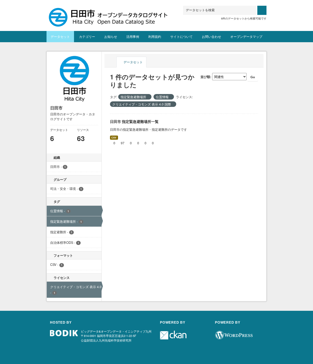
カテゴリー (87, 36)
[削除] (148, 97)
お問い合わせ (211, 36)
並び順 (205, 76)
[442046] (110, 11)
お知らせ (110, 36)
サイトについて (181, 36)
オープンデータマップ (246, 36)
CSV (113, 137)
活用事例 (132, 36)
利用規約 (154, 36)
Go (252, 77)
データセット (60, 36)
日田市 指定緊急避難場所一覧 (134, 121)
